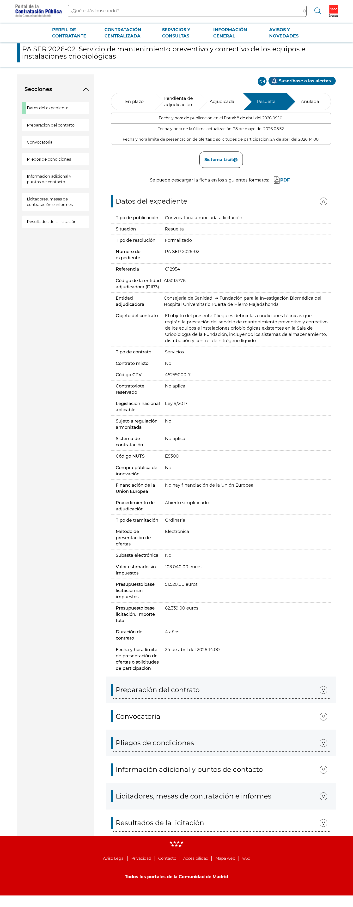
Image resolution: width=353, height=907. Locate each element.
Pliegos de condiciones (49, 159)
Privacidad (141, 858)
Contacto (167, 858)
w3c (246, 858)
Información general (230, 33)
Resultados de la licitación (52, 221)
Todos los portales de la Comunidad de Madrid (176, 876)
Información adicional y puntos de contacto (49, 179)
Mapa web (225, 858)
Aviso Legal (113, 858)
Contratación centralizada (122, 33)
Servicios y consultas (176, 33)
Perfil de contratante (69, 33)
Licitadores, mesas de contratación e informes (50, 202)
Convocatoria (39, 142)
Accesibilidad (195, 858)
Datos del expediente (47, 108)
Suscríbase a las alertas (305, 81)
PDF (285, 180)
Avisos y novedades (283, 33)
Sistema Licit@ (221, 159)
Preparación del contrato (50, 125)
